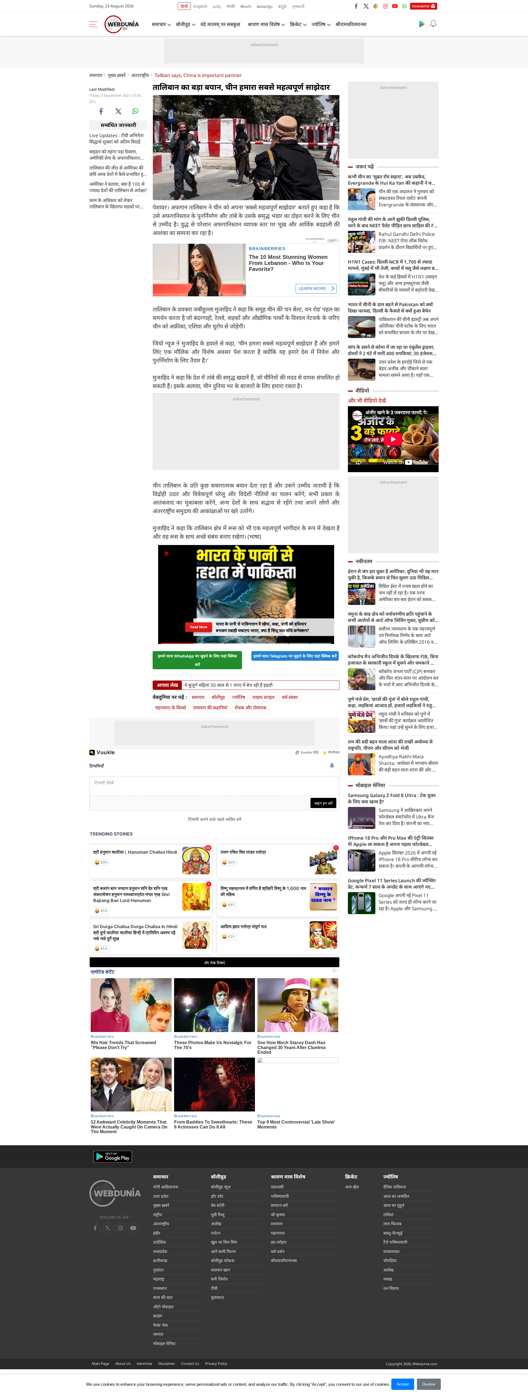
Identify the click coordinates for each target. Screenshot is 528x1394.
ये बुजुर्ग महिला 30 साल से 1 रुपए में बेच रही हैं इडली (229, 685)
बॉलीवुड (183, 24)
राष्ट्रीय (157, 1214)
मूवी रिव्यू (217, 1214)
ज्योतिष (318, 24)
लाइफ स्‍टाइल (263, 697)
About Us (123, 1363)
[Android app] (113, 1157)
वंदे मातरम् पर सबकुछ (220, 24)
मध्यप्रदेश (160, 1251)
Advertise (144, 1363)
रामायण (277, 1223)
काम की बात (163, 1297)
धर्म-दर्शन (277, 1251)
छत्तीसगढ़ (160, 1260)
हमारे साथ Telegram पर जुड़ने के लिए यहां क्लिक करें (295, 656)
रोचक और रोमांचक (250, 707)
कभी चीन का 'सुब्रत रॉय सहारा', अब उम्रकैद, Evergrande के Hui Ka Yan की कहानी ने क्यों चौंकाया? (391, 179)
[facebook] (356, 6)
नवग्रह (387, 1279)
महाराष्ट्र (158, 1279)
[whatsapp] (135, 111)
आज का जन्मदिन (396, 1196)
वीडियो (362, 390)
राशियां (388, 1214)
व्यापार (158, 1334)
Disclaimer (166, 1363)
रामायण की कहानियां (210, 707)
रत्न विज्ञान (391, 1288)
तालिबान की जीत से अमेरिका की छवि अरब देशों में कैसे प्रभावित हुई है (117, 170)
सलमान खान (220, 1270)
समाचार (159, 24)
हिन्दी (184, 6)
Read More (198, 627)
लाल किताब (392, 1223)
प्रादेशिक (159, 1242)
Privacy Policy (216, 1363)
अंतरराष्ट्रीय (140, 75)
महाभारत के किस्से (170, 707)
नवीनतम (364, 561)
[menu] (94, 24)
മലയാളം (265, 6)
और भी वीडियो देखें (367, 400)
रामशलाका (391, 1251)
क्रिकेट (295, 24)
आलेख (216, 1223)
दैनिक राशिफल (394, 1187)
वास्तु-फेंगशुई (392, 1233)
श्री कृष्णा (278, 1214)
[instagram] (385, 6)
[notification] (433, 23)
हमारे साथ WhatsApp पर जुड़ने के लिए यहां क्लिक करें (197, 660)
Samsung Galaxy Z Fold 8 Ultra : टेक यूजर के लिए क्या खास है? (392, 798)
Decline (428, 1384)
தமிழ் (217, 6)
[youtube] (395, 6)
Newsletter (421, 6)
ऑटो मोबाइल (163, 1306)
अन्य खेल (352, 1187)
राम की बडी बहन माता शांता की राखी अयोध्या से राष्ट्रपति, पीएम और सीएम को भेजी (390, 745)
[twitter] (366, 6)
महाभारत (278, 1233)
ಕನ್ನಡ (282, 6)
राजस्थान (160, 1288)
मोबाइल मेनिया (370, 785)
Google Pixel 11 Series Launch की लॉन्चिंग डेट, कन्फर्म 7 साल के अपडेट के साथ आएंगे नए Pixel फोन (392, 883)
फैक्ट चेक (160, 1325)
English (200, 6)
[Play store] (422, 23)
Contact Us (190, 1363)
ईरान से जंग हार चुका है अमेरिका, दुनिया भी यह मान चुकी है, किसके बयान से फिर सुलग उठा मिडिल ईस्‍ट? (393, 574)
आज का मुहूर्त (393, 1205)
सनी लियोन (219, 1279)
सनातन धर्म (279, 1205)
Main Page (100, 1363)
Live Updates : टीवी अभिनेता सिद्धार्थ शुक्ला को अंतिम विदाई (116, 138)
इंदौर (156, 1233)
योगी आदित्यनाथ (165, 1187)
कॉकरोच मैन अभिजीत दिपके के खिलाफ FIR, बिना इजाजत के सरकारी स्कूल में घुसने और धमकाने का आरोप (393, 659)
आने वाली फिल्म (223, 1251)
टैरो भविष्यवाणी (395, 1242)
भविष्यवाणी (280, 1196)
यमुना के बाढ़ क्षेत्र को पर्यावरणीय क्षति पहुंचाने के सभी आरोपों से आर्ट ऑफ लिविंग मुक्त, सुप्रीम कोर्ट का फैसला (392, 617)
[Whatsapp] (404, 6)
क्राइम (157, 1315)
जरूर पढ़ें (365, 166)
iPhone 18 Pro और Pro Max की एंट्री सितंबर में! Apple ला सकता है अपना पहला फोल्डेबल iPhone (391, 841)
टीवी (214, 1288)
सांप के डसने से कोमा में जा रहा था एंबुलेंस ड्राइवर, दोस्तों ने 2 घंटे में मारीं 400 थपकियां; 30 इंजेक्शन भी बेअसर (391, 350)
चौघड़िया (390, 1260)
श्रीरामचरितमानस (351, 24)
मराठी (231, 6)
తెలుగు (245, 6)
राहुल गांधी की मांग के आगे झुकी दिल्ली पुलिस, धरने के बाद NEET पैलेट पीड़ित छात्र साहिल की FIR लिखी (393, 222)
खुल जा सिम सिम (224, 1242)
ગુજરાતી (298, 6)
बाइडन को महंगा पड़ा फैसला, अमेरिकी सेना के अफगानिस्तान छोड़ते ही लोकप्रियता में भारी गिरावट (114, 154)
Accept (403, 1384)
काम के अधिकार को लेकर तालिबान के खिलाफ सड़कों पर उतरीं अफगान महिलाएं (114, 203)
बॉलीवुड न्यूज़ (220, 1187)
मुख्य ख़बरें (117, 75)
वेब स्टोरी (217, 1205)
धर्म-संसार (290, 697)
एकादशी (277, 1187)
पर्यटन (215, 1233)
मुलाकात (217, 1297)
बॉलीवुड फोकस (222, 1260)
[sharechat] (376, 6)
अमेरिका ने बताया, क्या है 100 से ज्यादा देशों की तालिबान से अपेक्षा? (118, 187)
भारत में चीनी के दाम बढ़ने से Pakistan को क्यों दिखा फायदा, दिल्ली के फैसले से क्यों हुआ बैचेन (390, 307)
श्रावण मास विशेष (264, 24)
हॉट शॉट (217, 1196)
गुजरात (158, 1270)
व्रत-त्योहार (279, 1242)
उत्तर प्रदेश (160, 1196)
